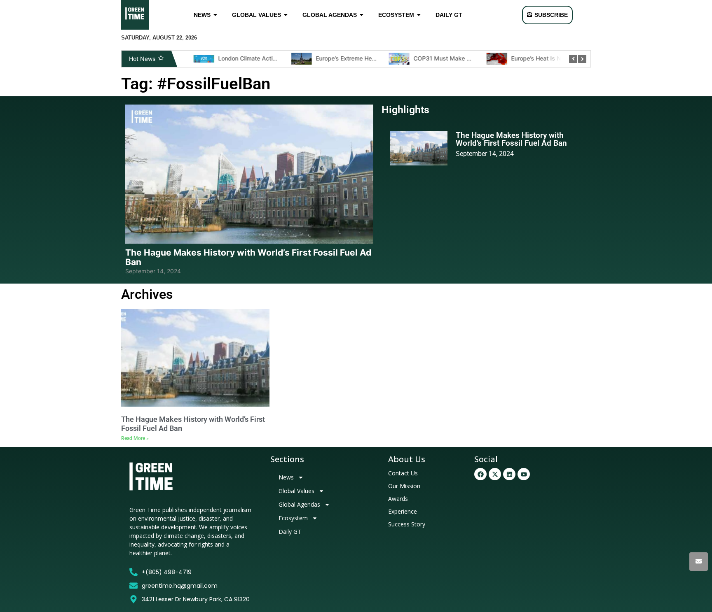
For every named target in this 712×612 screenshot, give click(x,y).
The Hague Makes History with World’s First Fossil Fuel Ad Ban (248, 257)
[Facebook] (480, 474)
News (286, 477)
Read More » (135, 438)
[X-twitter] (495, 474)
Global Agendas (299, 504)
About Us (406, 459)
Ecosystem (293, 518)
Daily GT (290, 531)
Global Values (296, 491)
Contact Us (403, 473)
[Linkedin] (509, 474)
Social (486, 459)
